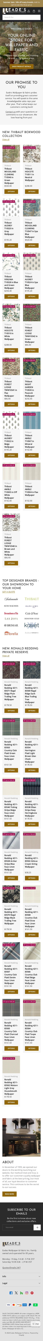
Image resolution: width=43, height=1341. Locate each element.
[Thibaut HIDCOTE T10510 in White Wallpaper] (11, 312)
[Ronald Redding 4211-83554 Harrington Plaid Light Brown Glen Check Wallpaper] (31, 726)
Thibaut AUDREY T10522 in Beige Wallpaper (9, 441)
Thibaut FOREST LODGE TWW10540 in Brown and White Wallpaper (10, 546)
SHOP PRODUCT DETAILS (21, 66)
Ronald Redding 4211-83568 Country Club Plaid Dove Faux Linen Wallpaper (31, 918)
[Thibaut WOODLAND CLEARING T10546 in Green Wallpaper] (11, 153)
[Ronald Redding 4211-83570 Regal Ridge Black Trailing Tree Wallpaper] (11, 894)
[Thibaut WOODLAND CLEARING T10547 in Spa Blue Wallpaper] (31, 207)
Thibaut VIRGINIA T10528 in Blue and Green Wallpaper (11, 282)
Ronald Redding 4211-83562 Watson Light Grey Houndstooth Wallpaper (11, 1086)
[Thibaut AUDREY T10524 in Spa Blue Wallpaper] (31, 261)
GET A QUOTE (8, 592)
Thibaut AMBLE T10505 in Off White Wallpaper (10, 492)
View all (5, 139)
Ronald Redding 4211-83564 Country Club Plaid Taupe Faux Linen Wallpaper (31, 1031)
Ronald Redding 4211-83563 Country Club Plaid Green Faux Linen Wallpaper (11, 750)
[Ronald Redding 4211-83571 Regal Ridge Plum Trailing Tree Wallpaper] (11, 670)
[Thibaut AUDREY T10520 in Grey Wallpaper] (11, 207)
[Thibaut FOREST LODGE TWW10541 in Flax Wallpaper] (11, 366)
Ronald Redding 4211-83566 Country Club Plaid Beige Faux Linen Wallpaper (31, 975)
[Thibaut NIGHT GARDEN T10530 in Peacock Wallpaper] (31, 366)
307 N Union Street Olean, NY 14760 (19, 2)
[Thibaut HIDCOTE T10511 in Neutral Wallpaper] (31, 153)
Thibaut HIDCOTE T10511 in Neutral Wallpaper (30, 174)
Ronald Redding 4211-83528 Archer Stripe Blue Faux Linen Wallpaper (11, 862)
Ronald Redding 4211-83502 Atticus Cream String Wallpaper (31, 861)
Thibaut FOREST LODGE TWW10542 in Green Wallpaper (31, 334)
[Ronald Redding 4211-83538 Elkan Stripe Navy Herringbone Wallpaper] (31, 786)
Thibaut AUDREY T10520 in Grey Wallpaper (9, 228)
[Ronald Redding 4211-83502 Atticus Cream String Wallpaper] (31, 840)
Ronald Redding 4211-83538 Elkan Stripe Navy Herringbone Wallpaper (31, 808)
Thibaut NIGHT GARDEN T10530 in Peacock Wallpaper (30, 388)
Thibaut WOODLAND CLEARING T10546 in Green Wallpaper (10, 175)
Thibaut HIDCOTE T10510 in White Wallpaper (9, 333)
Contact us (11, 111)
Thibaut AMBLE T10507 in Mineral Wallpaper (30, 441)
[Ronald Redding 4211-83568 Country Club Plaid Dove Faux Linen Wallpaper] (31, 894)
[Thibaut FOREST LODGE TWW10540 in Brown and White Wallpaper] (11, 522)
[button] (34, 11)
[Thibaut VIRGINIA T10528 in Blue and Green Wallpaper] (11, 261)
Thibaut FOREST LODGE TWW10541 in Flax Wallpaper (10, 388)
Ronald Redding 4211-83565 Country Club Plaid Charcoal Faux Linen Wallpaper (11, 1031)
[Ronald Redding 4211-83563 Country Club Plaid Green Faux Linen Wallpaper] (11, 726)
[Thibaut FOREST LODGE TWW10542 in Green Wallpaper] (31, 312)
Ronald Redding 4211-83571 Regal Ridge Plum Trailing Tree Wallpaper (11, 692)
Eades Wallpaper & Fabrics (19, 1333)
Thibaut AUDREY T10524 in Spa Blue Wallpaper (31, 282)
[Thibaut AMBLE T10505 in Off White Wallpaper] (11, 471)
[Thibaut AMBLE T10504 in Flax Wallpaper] (31, 471)
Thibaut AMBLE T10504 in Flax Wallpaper (31, 490)
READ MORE (9, 1194)
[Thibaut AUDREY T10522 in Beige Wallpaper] (11, 420)
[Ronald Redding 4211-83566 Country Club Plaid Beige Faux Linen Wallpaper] (31, 951)
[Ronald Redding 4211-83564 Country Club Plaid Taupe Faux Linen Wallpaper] (31, 1007)
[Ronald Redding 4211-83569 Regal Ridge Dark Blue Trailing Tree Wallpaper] (31, 670)
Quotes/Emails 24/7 (11, 1267)
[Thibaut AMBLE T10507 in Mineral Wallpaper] (31, 420)
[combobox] (21, 17)
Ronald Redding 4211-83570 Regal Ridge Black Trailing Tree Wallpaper (11, 916)
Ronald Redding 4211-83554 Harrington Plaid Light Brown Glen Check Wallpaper (31, 751)
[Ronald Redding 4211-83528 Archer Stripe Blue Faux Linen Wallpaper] (11, 840)
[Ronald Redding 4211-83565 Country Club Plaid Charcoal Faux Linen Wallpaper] (11, 1007)
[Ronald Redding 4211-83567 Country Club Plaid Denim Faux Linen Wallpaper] (11, 951)
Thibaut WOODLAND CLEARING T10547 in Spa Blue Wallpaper (31, 229)
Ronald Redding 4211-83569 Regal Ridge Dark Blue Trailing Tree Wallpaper (31, 694)
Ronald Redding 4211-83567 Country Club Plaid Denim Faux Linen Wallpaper (11, 975)
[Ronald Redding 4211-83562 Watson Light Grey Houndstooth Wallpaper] (11, 1064)
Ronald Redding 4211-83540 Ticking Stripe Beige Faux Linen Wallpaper (11, 808)
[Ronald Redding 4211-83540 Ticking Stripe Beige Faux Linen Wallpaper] (11, 786)
